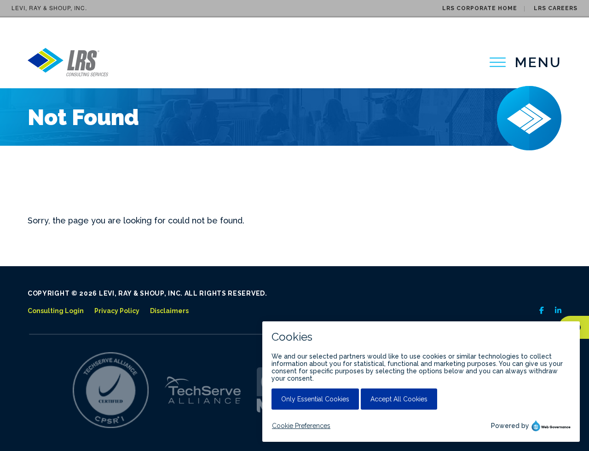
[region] (525, 62)
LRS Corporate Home (479, 8)
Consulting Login (56, 310)
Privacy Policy (116, 310)
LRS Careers (555, 8)
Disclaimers (169, 310)
